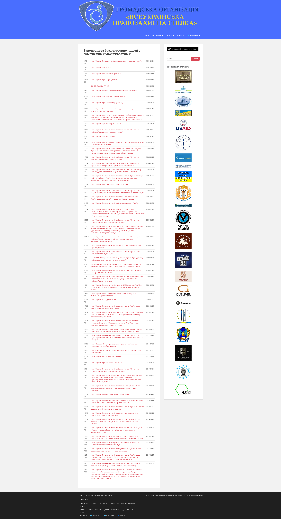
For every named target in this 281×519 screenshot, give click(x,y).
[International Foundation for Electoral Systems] (183, 143)
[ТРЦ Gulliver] (183, 291)
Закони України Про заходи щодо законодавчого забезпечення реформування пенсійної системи (114, 345)
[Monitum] (183, 353)
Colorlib (185, 495)
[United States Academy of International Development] (183, 125)
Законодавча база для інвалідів (123, 503)
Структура (103, 503)
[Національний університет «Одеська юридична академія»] (183, 334)
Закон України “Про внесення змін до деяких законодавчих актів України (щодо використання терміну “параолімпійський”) (115, 164)
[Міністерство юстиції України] (183, 113)
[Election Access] (183, 157)
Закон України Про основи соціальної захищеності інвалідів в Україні (116, 61)
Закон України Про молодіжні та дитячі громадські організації (114, 90)
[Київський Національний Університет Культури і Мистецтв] (183, 316)
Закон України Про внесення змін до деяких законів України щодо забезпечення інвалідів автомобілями (115, 307)
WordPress (199, 495)
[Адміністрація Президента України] (183, 77)
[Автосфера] (183, 303)
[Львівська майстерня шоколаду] (183, 241)
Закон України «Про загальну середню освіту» (108, 96)
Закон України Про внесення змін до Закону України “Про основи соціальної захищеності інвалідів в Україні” (115, 131)
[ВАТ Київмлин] (183, 276)
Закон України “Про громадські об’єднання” (107, 356)
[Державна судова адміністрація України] (183, 176)
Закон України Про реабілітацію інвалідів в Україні (109, 184)
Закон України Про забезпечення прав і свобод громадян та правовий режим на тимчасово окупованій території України (117, 401)
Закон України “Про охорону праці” (104, 80)
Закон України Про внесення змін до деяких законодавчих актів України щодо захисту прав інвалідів (114, 414)
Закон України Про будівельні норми (104, 300)
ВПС (146, 35)
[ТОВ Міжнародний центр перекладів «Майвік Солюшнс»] (183, 220)
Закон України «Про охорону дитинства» (106, 124)
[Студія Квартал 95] (183, 260)
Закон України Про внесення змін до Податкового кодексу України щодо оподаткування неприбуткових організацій (116, 450)
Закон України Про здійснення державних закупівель (110, 394)
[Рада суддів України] (183, 193)
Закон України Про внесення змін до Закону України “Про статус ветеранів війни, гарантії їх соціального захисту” (115, 221)
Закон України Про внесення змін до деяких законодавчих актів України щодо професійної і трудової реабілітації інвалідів (114, 198)
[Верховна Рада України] (183, 89)
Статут (94, 503)
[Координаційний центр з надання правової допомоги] (183, 205)
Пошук (195, 59)
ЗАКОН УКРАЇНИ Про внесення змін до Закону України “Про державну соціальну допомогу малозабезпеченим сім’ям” (117, 259)
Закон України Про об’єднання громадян (106, 73)
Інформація (156, 35)
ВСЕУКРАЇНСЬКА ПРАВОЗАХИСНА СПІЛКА (99, 495)
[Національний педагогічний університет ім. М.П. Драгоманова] (183, 372)
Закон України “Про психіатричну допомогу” (107, 103)
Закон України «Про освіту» (101, 67)
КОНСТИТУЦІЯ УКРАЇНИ (100, 86)
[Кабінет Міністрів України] (183, 102)
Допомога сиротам (111, 510)
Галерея (82, 512)
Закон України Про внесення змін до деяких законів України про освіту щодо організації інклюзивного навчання (117, 408)
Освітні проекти (95, 510)
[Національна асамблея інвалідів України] (183, 166)
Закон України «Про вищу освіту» (103, 136)
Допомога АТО (127, 510)
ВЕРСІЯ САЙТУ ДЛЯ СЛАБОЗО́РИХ (184, 49)
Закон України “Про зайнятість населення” (106, 363)
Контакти (180, 35)
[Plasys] (183, 389)
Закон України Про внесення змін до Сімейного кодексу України (114, 203)
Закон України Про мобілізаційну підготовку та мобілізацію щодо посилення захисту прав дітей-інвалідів (115, 443)
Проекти (169, 35)
